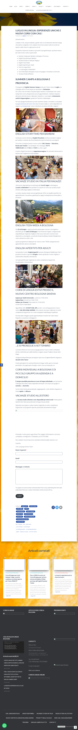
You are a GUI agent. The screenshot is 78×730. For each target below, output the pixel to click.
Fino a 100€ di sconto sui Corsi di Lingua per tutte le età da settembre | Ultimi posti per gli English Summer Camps (38, 579)
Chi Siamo (48, 6)
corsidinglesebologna (31, 529)
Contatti (65, 6)
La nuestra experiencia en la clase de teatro (13, 687)
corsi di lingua (19, 526)
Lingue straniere (30, 511)
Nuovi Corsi (19, 516)
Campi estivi (24, 506)
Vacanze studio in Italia (45, 713)
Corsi (20, 6)
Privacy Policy (62, 726)
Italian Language (20, 511)
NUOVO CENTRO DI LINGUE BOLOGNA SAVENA (20, 718)
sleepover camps (24, 531)
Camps (27, 6)
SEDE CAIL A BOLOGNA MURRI (63, 718)
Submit (19, 496)
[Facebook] (1, 365)
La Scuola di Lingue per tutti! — (44, 10)
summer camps (33, 531)
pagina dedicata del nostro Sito (26, 104)
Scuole (41, 6)
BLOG (15, 6)
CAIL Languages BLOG (13, 713)
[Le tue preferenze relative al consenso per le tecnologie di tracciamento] (75, 727)
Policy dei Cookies (70, 726)
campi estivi (28, 524)
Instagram (25, 106)
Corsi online (19, 508)
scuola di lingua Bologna (22, 519)
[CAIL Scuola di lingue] (39, 3)
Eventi (34, 6)
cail (24, 524)
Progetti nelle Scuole (44, 718)
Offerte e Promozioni (29, 516)
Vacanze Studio (20, 521)
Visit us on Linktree (34, 670)
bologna (20, 524)
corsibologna (26, 526)
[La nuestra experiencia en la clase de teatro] (64, 563)
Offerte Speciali (30, 10)
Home (10, 6)
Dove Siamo (57, 6)
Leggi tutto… (9, 595)
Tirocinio (25, 722)
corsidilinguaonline (20, 529)
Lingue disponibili (28, 713)
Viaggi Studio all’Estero (63, 713)
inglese (17, 531)
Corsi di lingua (33, 506)
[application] (13, 647)
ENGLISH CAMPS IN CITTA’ (39, 722)
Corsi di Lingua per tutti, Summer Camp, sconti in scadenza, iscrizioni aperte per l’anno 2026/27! (14, 663)
